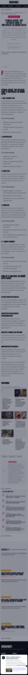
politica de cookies (21, 665)
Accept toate (20, 671)
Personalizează (14, 668)
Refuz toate (8, 671)
